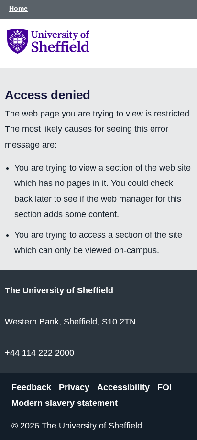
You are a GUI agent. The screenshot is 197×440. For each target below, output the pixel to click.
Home (18, 8)
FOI (164, 387)
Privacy (74, 387)
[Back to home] (48, 51)
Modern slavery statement (64, 402)
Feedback (31, 387)
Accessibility (123, 387)
